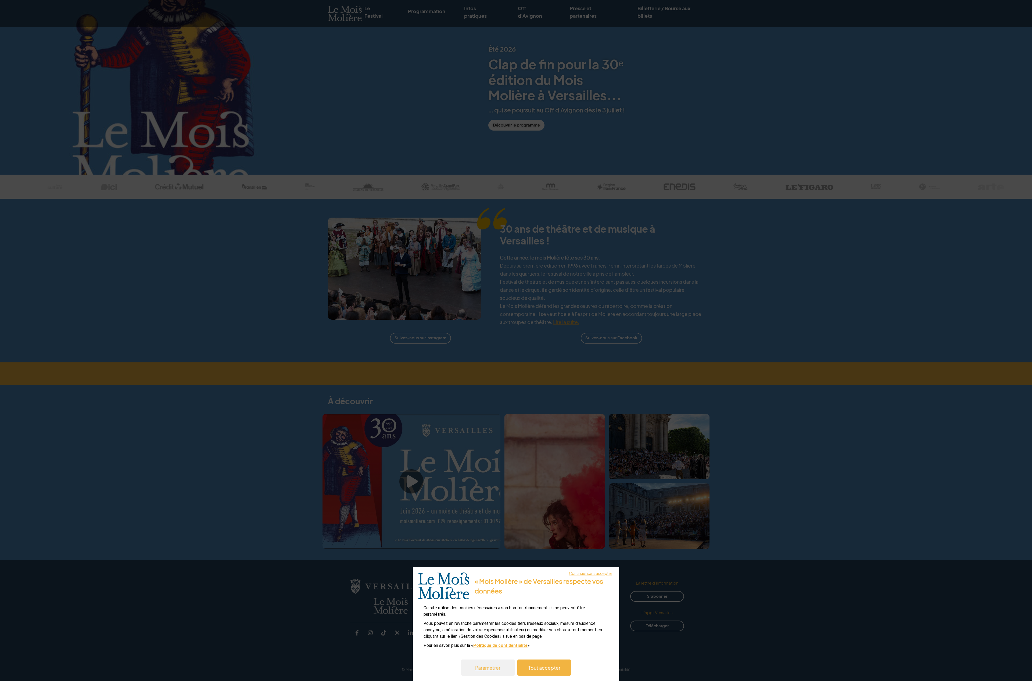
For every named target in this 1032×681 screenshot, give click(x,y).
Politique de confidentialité (500, 645)
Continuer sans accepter (590, 573)
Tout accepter (544, 668)
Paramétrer (487, 668)
